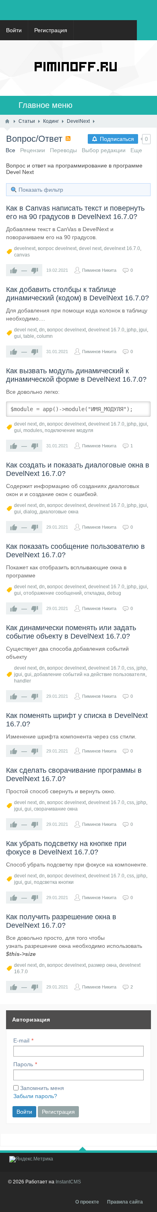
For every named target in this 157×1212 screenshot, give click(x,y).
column (45, 336)
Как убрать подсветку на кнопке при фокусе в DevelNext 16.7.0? (66, 848)
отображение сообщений (52, 593)
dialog (30, 512)
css (130, 668)
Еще (136, 150)
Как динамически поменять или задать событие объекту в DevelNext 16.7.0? (71, 632)
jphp (131, 330)
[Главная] (7, 121)
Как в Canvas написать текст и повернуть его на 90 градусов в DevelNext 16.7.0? (75, 212)
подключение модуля (69, 430)
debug (114, 593)
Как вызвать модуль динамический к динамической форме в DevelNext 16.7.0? (76, 375)
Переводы (63, 150)
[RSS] (68, 138)
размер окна (102, 965)
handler (22, 681)
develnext (24, 248)
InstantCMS (68, 1182)
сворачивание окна (56, 809)
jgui (143, 330)
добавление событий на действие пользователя (89, 674)
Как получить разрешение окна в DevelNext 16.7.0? (61, 921)
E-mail (21, 1040)
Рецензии (32, 150)
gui (17, 336)
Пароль (23, 1064)
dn (42, 330)
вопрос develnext (57, 248)
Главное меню (41, 105)
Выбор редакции (104, 150)
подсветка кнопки (54, 882)
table (28, 336)
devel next (90, 248)
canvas (22, 255)
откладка (94, 593)
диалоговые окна (58, 512)
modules (32, 430)
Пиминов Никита (99, 270)
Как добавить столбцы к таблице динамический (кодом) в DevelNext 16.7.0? (77, 293)
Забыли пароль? (35, 1096)
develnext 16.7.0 (122, 248)
